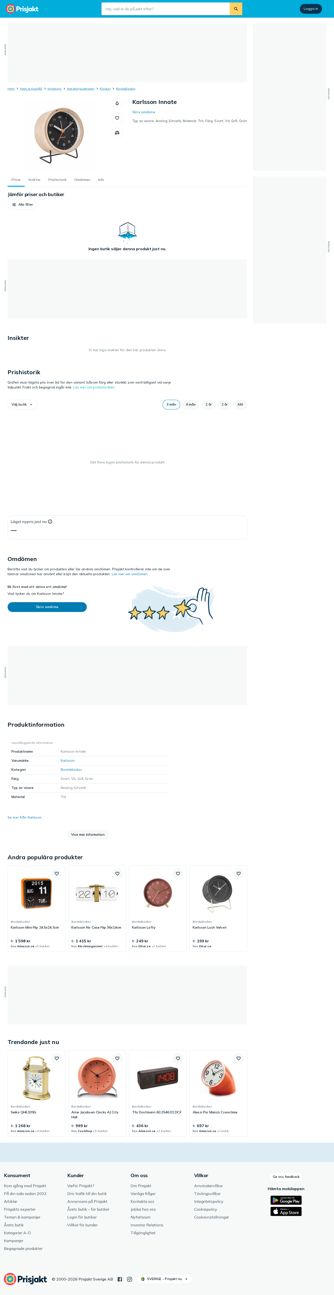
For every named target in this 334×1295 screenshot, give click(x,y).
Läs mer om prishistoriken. (94, 387)
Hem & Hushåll (31, 88)
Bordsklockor (125, 88)
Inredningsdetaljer (80, 88)
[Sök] (236, 8)
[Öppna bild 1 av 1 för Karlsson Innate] (60, 135)
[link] (36, 908)
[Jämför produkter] (117, 132)
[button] (117, 103)
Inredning (54, 88)
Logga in (311, 8)
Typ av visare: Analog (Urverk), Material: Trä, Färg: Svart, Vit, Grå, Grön (189, 121)
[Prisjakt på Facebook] (120, 1278)
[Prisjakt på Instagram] (130, 1278)
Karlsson (68, 760)
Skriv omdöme (143, 112)
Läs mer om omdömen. (130, 574)
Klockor (105, 88)
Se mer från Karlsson (25, 817)
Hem (11, 88)
